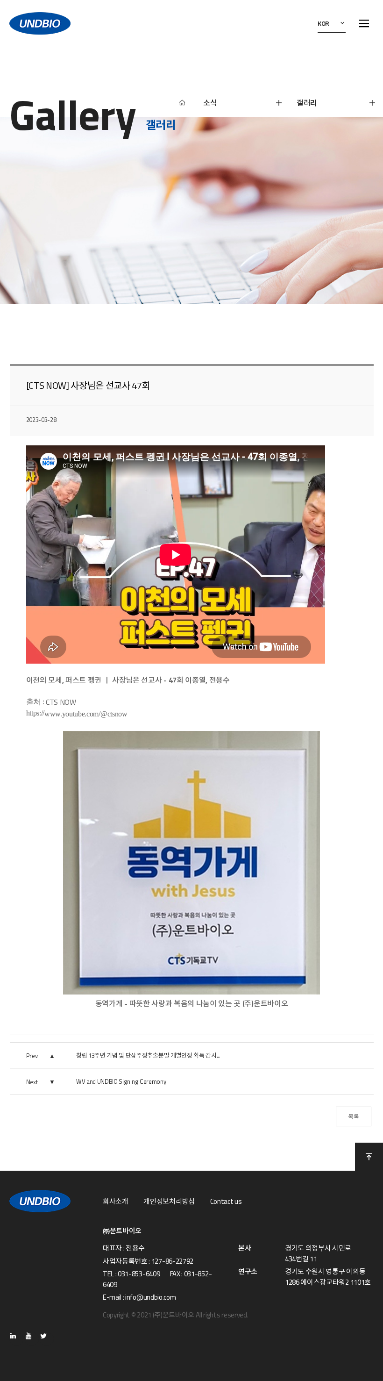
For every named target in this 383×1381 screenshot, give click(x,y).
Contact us (226, 1201)
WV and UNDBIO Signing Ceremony (121, 1081)
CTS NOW (61, 702)
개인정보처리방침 (168, 1201)
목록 (353, 1116)
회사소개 (115, 1201)
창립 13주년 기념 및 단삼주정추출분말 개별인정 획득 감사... (148, 1055)
